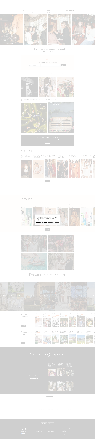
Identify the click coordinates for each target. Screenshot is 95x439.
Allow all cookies (42, 222)
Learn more (37, 220)
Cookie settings (53, 222)
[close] (58, 216)
